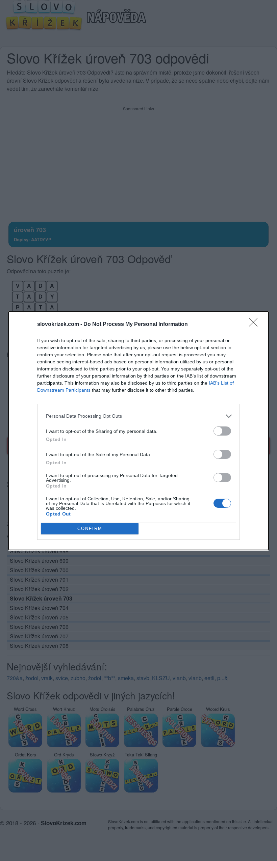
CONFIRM (89, 528)
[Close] (255, 324)
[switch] (222, 431)
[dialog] (138, 430)
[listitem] (138, 416)
